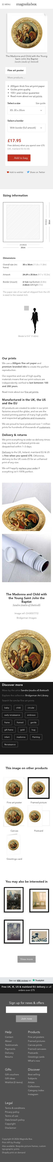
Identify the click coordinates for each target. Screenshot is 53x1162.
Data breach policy (15, 1119)
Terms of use (11, 1115)
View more (26, 959)
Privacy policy (12, 1112)
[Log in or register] (44, 4)
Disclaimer (10, 1127)
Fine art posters (36, 1037)
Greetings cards (36, 1056)
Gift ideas (10, 1078)
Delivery (6, 452)
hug (33, 729)
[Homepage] (26, 5)
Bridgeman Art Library (36, 695)
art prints (37, 96)
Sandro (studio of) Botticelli (26, 62)
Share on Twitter (37, 172)
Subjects (32, 1078)
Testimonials (11, 1045)
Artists (31, 1082)
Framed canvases (37, 1049)
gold (22, 729)
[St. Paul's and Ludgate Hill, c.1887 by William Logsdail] (13, 900)
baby (6, 707)
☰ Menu (6, 4)
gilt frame (8, 729)
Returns (9, 1056)
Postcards (33, 1052)
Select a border (15, 120)
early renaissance (12, 715)
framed (20, 722)
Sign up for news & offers (26, 1003)
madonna (21, 737)
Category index (36, 1090)
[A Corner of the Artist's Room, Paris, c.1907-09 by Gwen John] (39, 901)
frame (7, 722)
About (8, 1041)
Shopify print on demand (13, 1152)
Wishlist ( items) (14, 1082)
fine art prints (31, 392)
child (18, 707)
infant (7, 737)
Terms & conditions (15, 1108)
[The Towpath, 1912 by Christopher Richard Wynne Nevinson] (13, 932)
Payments (10, 1049)
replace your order (28, 468)
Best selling (34, 1074)
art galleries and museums (31, 418)
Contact (9, 1037)
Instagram (33, 1094)
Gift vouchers (12, 1074)
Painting (36, 737)
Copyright (10, 1123)
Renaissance (10, 744)
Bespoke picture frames (27, 1146)
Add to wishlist (16, 172)
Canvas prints (35, 1045)
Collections (34, 1086)
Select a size (26, 103)
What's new (34, 1060)
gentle (33, 722)
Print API (6, 1142)
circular (31, 707)
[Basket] (49, 4)
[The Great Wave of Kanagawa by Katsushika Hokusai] (39, 936)
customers (44, 427)
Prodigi (17, 1142)
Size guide (40, 103)
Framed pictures (36, 1041)
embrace (31, 715)
